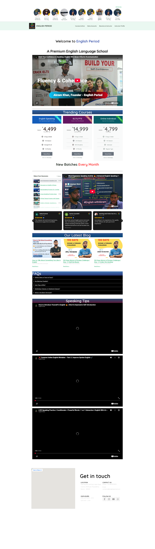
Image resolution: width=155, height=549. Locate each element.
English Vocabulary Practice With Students (51, 207)
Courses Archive (80, 26)
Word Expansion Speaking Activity (49, 180)
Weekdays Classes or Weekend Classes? (47, 289)
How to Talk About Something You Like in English (46, 261)
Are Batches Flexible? (41, 281)
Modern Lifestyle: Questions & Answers (50, 203)
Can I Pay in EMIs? (40, 285)
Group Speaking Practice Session (49, 194)
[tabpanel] (92, 191)
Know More (47, 154)
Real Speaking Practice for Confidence (50, 189)
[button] (121, 220)
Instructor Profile (120, 26)
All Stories (118, 7)
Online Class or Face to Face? (44, 277)
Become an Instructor (105, 26)
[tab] (47, 180)
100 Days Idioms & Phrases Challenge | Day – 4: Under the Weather (107, 261)
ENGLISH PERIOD (44, 26)
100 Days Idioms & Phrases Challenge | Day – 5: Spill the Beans (76, 261)
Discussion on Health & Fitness (48, 185)
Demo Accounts (92, 26)
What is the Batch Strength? (43, 292)
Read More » (35, 266)
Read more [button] (63, 227)
